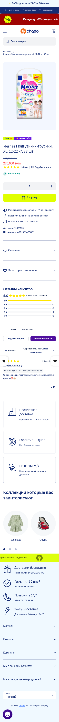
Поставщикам (47, 10)
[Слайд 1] (4, 549)
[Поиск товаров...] (6, 41)
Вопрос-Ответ (31, 10)
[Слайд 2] (10, 549)
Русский (11, 696)
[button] (54, 31)
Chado (22, 705)
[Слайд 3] (16, 549)
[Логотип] (29, 31)
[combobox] (29, 41)
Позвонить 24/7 (25, 595)
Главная (7, 51)
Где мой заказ (13, 10)
